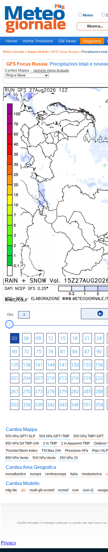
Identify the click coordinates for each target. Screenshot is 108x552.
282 (75, 391)
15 (62, 338)
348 (75, 405)
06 (26, 338)
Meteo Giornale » (15, 51)
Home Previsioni (37, 41)
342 (51, 405)
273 (39, 391)
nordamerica (92, 474)
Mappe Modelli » (39, 51)
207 (39, 378)
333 (14, 405)
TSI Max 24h (51, 451)
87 (87, 351)
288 (99, 391)
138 (27, 365)
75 (38, 351)
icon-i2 (88, 490)
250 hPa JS (69, 458)
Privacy (8, 542)
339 (39, 405)
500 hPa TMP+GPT (88, 436)
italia (74, 474)
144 (51, 365)
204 (27, 378)
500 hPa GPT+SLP (20, 436)
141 (39, 365)
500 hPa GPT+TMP (54, 436)
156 (99, 365)
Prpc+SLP (100, 451)
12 (50, 338)
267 (14, 391)
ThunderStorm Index (21, 451)
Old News (67, 41)
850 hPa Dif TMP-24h (22, 443)
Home (11, 41)
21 (87, 338)
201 (14, 378)
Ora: (10, 315)
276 (51, 391)
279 (63, 391)
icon (75, 490)
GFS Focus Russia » (66, 51)
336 (27, 405)
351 (87, 405)
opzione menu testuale (51, 70)
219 (87, 378)
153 (87, 365)
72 (26, 351)
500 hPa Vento (44, 458)
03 (14, 338)
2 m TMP (50, 443)
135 (14, 365)
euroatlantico (15, 474)
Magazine (92, 41)
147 (63, 365)
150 (75, 365)
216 (75, 378)
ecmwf (63, 490)
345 (63, 405)
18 (74, 338)
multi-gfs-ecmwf (42, 490)
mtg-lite (11, 490)
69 (14, 351)
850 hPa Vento (17, 458)
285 (87, 391)
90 (99, 351)
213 (63, 378)
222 (99, 378)
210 (51, 378)
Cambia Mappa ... (37, 71)
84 (74, 351)
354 (99, 405)
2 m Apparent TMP (75, 443)
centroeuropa (55, 474)
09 (38, 338)
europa (35, 474)
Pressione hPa (76, 451)
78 (50, 351)
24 (99, 338)
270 (27, 391)
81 (62, 351)
